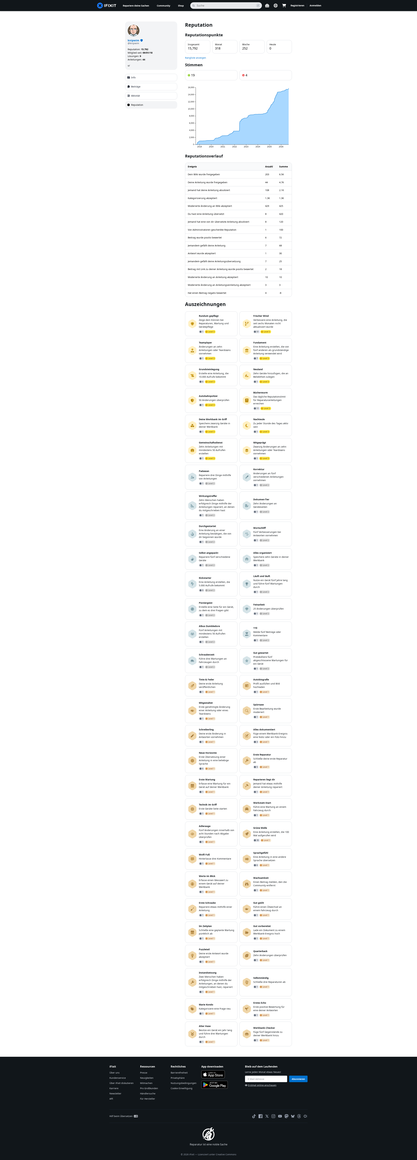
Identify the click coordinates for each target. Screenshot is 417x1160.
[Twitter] (267, 1116)
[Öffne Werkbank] (267, 5)
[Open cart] (284, 5)
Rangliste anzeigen (195, 57)
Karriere (113, 1088)
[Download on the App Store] (213, 1074)
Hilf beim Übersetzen (121, 1116)
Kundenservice (117, 1077)
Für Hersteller (147, 1098)
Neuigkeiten (146, 1077)
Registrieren (297, 5)
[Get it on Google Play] (214, 1085)
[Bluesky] (293, 1116)
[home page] (106, 5)
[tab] (151, 77)
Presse (143, 1072)
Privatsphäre (178, 1077)
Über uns (114, 1072)
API (111, 1098)
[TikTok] (254, 1116)
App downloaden (212, 1066)
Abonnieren (298, 1079)
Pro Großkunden (149, 1088)
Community (163, 5)
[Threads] (299, 1116)
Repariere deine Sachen (136, 5)
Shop (181, 5)
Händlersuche (147, 1093)
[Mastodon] (286, 1116)
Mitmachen (146, 1083)
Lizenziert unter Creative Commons (217, 1154)
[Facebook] (260, 1116)
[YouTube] (280, 1116)
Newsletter (115, 1093)
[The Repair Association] (306, 1116)
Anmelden (315, 5)
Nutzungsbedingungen (183, 1083)
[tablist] (151, 91)
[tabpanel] (238, 533)
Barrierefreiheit (179, 1072)
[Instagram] (273, 1116)
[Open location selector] (275, 5)
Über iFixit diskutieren (121, 1083)
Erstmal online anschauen (262, 1085)
